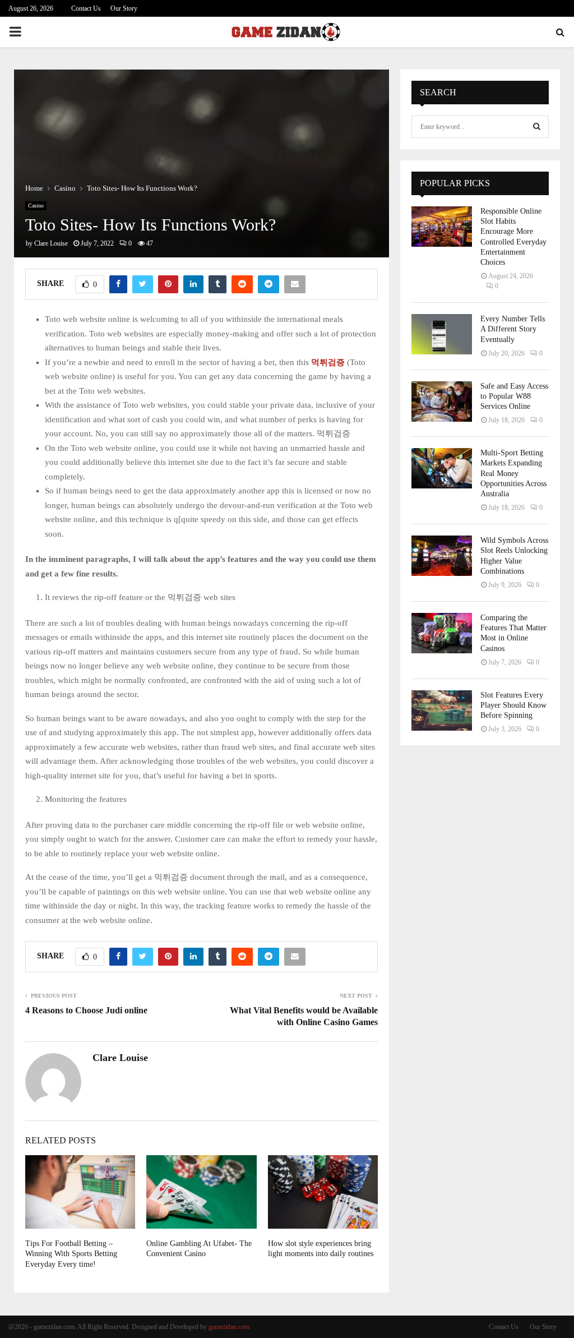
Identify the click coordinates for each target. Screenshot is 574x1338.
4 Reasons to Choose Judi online (86, 1010)
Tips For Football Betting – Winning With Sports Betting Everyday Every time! (71, 1253)
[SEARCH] (537, 127)
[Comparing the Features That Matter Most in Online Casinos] (441, 633)
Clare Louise (51, 243)
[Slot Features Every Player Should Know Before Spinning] (441, 710)
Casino (36, 205)
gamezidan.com (229, 1327)
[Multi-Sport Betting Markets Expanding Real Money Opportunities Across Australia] (441, 468)
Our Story (123, 8)
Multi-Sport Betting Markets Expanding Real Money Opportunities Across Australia (513, 473)
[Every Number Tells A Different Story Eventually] (441, 334)
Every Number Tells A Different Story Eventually (512, 329)
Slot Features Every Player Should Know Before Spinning (513, 705)
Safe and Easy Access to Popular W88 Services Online (514, 396)
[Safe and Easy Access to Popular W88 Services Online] (441, 401)
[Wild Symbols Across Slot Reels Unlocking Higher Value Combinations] (441, 556)
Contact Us (86, 8)
